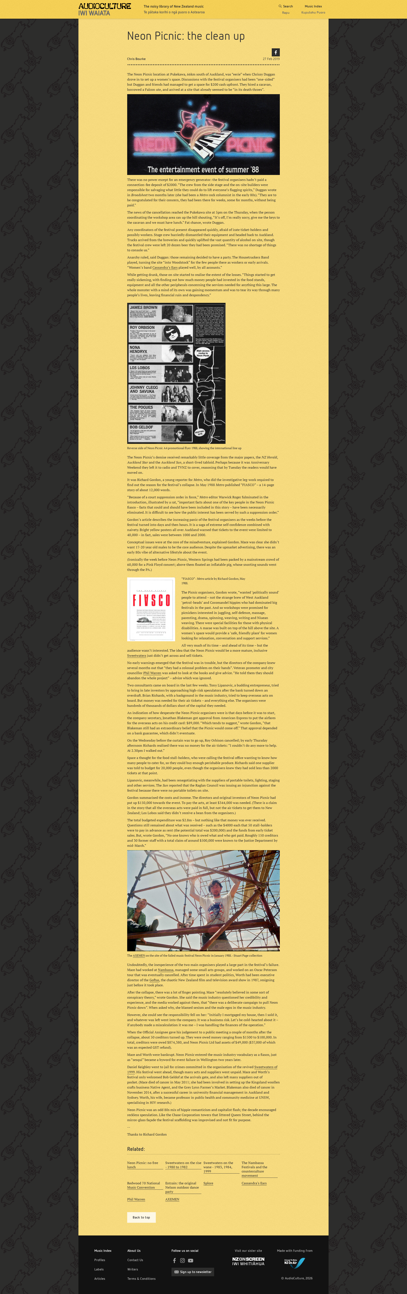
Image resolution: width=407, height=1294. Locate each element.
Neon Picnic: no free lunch (142, 1165)
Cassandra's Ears (254, 1183)
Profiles (99, 1260)
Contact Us (135, 1260)
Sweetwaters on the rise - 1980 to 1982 (183, 1165)
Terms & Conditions (141, 1279)
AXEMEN (139, 955)
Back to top (141, 1217)
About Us (134, 1251)
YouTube (191, 1260)
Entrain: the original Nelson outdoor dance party (182, 1187)
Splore (208, 1183)
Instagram (182, 1260)
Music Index (103, 1251)
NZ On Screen (248, 1261)
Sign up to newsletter (196, 1272)
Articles (99, 1279)
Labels (99, 1269)
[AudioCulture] (105, 9)
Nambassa (165, 970)
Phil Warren (152, 673)
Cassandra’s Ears (165, 267)
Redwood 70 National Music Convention (143, 1185)
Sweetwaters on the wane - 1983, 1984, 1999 (218, 1167)
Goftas (154, 980)
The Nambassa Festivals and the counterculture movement (254, 1169)
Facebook (276, 52)
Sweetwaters (136, 655)
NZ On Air (295, 1262)
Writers (132, 1269)
